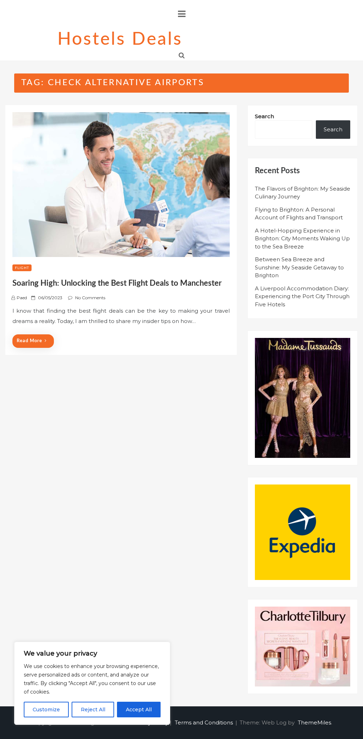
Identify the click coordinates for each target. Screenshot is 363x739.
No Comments (90, 297)
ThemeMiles (314, 722)
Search (264, 116)
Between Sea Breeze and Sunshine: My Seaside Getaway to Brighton (299, 267)
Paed (22, 297)
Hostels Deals (120, 39)
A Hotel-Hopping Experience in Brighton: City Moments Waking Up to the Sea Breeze (302, 238)
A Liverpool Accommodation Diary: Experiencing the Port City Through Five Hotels (302, 296)
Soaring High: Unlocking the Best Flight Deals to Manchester (117, 283)
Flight (22, 268)
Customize (46, 709)
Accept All (139, 709)
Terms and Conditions (204, 722)
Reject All (93, 709)
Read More (29, 341)
